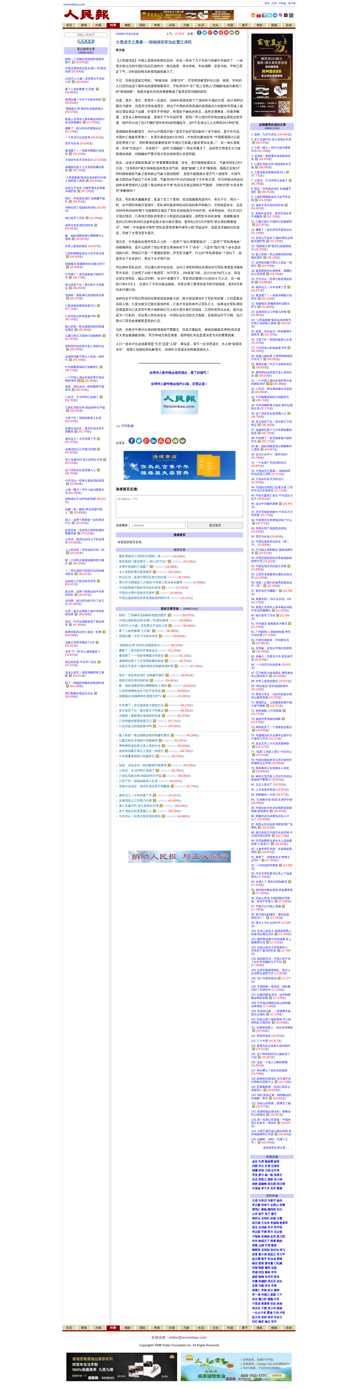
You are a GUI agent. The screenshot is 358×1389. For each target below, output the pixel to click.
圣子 (267, 1213)
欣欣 (273, 1303)
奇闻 (157, 25)
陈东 (277, 1276)
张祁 (270, 1317)
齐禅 (274, 1285)
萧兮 (261, 1174)
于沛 (276, 1312)
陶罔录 (256, 1249)
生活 (201, 25)
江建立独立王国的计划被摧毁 (153, 740)
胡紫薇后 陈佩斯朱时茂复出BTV (155, 696)
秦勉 (264, 1209)
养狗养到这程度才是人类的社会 (154, 745)
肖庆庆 (269, 1276)
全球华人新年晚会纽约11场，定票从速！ (179, 384)
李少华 (272, 1308)
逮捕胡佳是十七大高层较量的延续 (155, 660)
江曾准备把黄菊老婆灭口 (150, 720)
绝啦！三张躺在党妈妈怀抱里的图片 (157, 615)
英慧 (255, 1245)
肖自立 (278, 1317)
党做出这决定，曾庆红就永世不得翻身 (159, 786)
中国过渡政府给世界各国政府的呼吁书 (156, 598)
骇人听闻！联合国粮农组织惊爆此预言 (159, 735)
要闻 (84, 25)
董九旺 (262, 1299)
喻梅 (261, 1276)
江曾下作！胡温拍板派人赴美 (150, 781)
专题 (230, 25)
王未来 (265, 1222)
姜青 (261, 1263)
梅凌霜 (269, 1161)
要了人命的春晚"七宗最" (149, 630)
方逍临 (256, 1188)
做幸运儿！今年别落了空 (150, 795)
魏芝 (261, 1321)
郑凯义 (262, 1179)
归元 (279, 1209)
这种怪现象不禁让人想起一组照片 (156, 750)
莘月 (270, 1231)
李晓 (264, 1290)
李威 (255, 1272)
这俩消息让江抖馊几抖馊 (150, 800)
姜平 (264, 1258)
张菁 (282, 1204)
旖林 (267, 1272)
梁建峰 (262, 1183)
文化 (216, 25)
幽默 (128, 25)
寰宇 (245, 25)
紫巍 (270, 1299)
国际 (142, 25)
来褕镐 (274, 1222)
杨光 (279, 1200)
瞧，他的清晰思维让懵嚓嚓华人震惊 (157, 685)
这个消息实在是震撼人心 (150, 811)
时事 (113, 25)
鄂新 (261, 1267)
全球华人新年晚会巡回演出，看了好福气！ (179, 372)
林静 (255, 1183)
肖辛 (273, 1188)
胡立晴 (281, 1183)
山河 (255, 1213)
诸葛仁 (256, 1290)
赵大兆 (256, 1317)
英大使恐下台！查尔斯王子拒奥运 (156, 710)
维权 (260, 25)
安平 (274, 1321)
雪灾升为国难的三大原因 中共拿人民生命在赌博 (162, 582)
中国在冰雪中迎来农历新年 (151, 592)
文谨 (267, 1165)
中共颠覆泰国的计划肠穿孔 (151, 756)
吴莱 (255, 1285)
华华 (274, 1272)
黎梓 (277, 1290)
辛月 (270, 1227)
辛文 (261, 1165)
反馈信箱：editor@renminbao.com (179, 1337)
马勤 (261, 1285)
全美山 (274, 1204)
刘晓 (255, 1165)
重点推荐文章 (86, 49)
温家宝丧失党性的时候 (148, 680)
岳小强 (278, 1179)
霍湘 (269, 1312)
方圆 (279, 1218)
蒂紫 (273, 1240)
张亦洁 (274, 1249)
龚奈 (270, 1179)
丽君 (277, 1161)
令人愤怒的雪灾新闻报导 (150, 571)
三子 (279, 1294)
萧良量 (269, 1263)
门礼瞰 (278, 1263)
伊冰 (267, 1285)
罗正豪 (256, 1204)
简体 (267, 3)
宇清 (267, 1245)
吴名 (255, 1179)
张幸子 (265, 1204)
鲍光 (255, 1263)
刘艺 (255, 1321)
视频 (274, 25)
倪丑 (255, 1299)
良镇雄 (265, 1236)
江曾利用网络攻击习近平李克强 (154, 690)
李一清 (256, 1294)
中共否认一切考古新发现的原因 (154, 816)
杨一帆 (269, 1174)
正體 (274, 3)
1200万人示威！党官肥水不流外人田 (157, 625)
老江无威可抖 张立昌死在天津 (153, 805)
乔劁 (255, 1267)
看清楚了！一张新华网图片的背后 (155, 655)
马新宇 (272, 1200)
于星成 (256, 1303)
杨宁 (261, 1213)
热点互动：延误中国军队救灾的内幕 (154, 577)
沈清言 (275, 1165)
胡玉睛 (272, 1183)
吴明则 (265, 1249)
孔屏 (261, 1161)
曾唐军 (284, 1222)
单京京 (256, 1308)
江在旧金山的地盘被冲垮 (150, 726)
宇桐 (264, 1231)
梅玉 (267, 1321)
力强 (267, 1170)
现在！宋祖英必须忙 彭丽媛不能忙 (156, 675)
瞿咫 (267, 1267)
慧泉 (274, 1245)
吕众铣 (278, 1231)
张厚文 (278, 1174)
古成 (255, 1200)
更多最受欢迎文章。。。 (278, 1147)
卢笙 (282, 1312)
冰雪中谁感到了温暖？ (148, 566)
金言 (273, 1236)
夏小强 (262, 1254)
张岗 (264, 1317)
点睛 (261, 1245)
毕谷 (255, 1240)
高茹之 (272, 1254)
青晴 (279, 1258)
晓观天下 (264, 1240)
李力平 (281, 1254)
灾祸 (172, 25)
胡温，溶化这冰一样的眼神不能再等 (157, 765)
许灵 (277, 1299)
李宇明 (278, 1227)
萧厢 (279, 1188)
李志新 (256, 1231)
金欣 (255, 1161)
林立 (270, 1290)
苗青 (255, 1254)
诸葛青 (265, 1303)
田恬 (261, 1272)
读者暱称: (122, 525)
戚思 (255, 1276)
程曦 (255, 1170)
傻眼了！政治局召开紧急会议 (150, 650)
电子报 (292, 3)
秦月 (274, 1213)
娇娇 (279, 1308)
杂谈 (289, 25)
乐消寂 (262, 1227)
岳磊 (274, 1267)
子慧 (264, 1308)
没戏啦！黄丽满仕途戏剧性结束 (154, 715)
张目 (279, 1281)
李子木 (265, 1188)
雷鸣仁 (256, 1209)
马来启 (262, 1200)
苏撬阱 (262, 1281)
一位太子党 (259, 1312)
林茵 (273, 1218)
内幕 (98, 25)
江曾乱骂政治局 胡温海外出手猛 (155, 775)
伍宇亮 (275, 1170)
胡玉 (255, 1227)
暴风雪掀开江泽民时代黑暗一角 (152, 556)
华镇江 (265, 1294)
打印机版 (127, 426)
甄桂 (279, 1240)
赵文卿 (256, 1258)
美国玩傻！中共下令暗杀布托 (152, 636)
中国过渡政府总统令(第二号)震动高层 (155, 620)
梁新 (273, 1294)
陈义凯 (281, 1236)
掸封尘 (256, 1218)
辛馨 (255, 1281)
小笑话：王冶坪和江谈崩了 (151, 770)
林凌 (279, 1303)
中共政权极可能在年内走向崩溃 (154, 587)
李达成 (272, 1258)
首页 (69, 25)
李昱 (255, 1174)
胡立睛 (256, 1222)
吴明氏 (265, 1218)
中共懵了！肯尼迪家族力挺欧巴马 (156, 705)
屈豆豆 (272, 1281)
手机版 (282, 3)
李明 (261, 1170)
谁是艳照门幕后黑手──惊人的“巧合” (157, 561)
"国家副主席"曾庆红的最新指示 (151, 645)
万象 (186, 25)
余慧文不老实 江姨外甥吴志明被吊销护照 (161, 666)
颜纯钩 (272, 1209)
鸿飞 (282, 1249)
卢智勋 (256, 1236)
